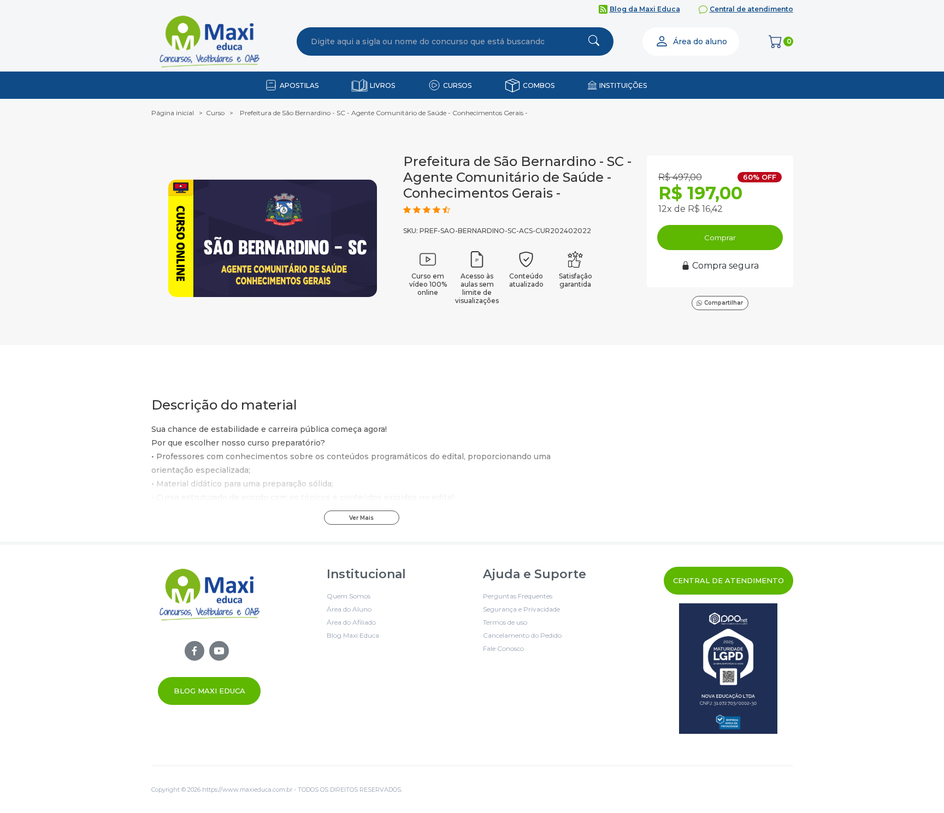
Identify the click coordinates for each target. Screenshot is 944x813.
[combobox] (428, 41)
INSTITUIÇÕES (623, 85)
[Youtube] (219, 651)
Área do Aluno (349, 609)
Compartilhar (723, 302)
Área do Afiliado (351, 622)
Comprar (720, 237)
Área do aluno (700, 41)
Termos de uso (505, 622)
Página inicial (172, 113)
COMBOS (538, 85)
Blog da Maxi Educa (645, 9)
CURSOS (457, 85)
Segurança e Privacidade (521, 609)
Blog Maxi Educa (209, 690)
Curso (215, 113)
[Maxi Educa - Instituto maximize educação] (209, 636)
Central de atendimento (751, 9)
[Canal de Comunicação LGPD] (728, 668)
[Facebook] (194, 651)
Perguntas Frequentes (517, 596)
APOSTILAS (299, 85)
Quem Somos (348, 596)
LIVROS (382, 85)
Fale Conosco (503, 648)
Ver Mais (361, 517)
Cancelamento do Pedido (522, 635)
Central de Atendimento (728, 580)
